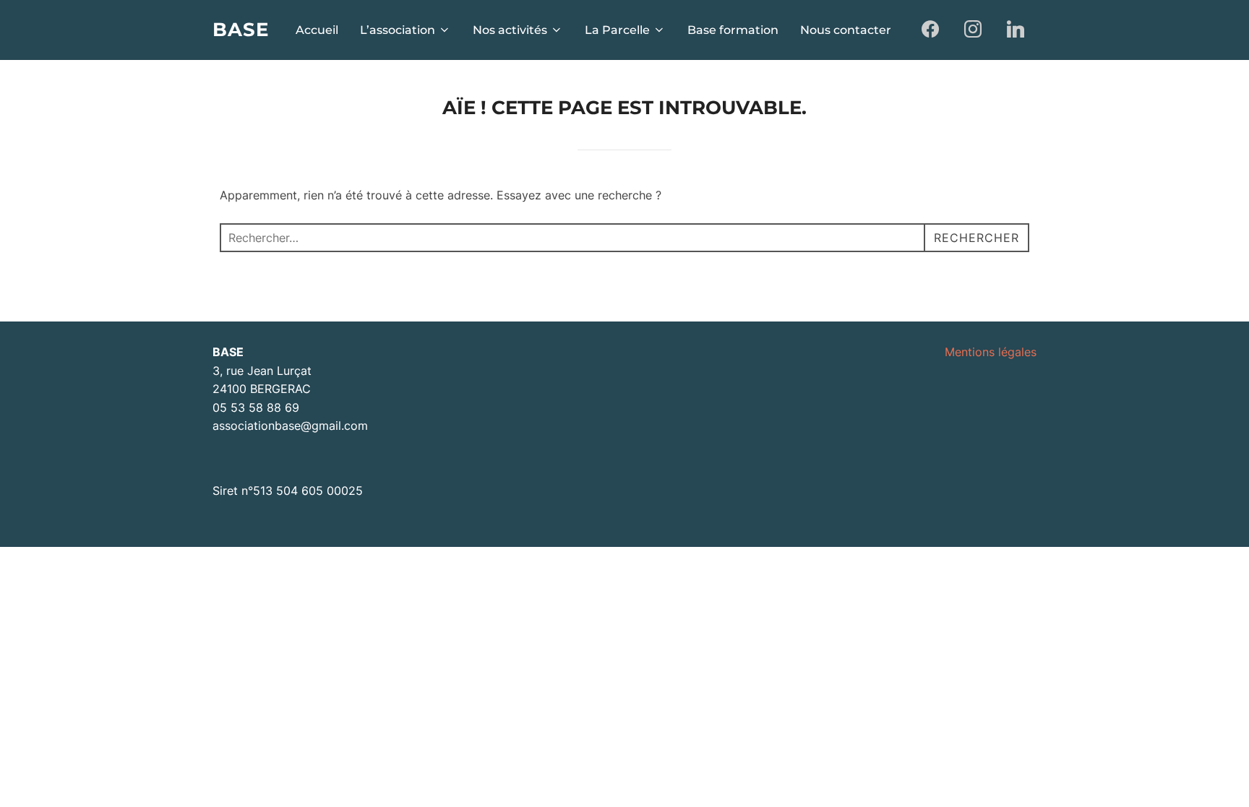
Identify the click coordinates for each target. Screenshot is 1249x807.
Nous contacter (845, 30)
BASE (241, 29)
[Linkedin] (1015, 30)
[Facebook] (930, 30)
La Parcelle (617, 30)
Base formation (732, 30)
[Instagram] (972, 30)
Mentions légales (990, 352)
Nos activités (510, 30)
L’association (397, 30)
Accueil (317, 30)
